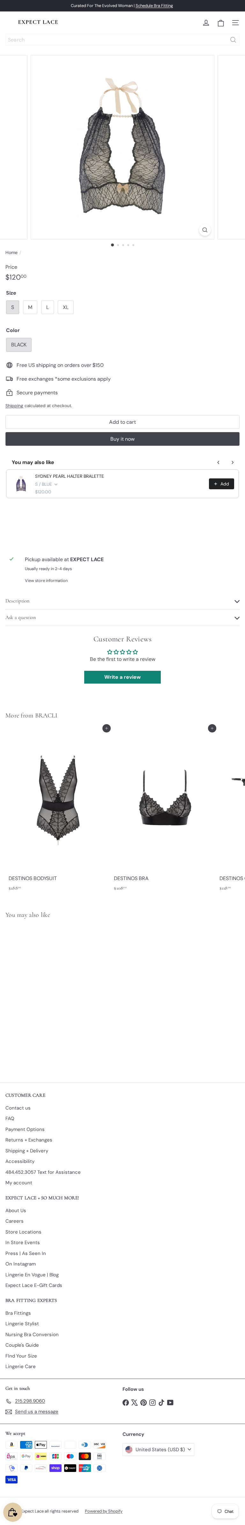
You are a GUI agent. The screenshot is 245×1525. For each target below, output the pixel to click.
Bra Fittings (18, 1313)
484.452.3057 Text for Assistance (43, 1172)
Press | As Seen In (25, 1253)
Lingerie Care (20, 1366)
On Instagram (20, 1264)
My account (18, 1183)
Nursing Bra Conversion (32, 1334)
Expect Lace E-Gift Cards (33, 1285)
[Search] (233, 40)
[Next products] (233, 462)
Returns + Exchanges (28, 1140)
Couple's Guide (22, 1345)
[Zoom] (205, 230)
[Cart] (220, 23)
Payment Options (25, 1129)
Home (11, 252)
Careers (14, 1221)
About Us (15, 1210)
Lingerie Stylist (22, 1323)
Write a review (122, 677)
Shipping (14, 405)
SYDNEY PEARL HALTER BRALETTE (69, 476)
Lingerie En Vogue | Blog (32, 1275)
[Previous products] (219, 462)
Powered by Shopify (103, 1511)
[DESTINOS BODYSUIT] (58, 811)
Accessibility (19, 1161)
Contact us (18, 1108)
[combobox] (122, 40)
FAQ (9, 1118)
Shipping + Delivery (26, 1151)
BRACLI (46, 715)
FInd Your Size (21, 1356)
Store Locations (23, 1232)
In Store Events (22, 1242)
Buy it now (122, 439)
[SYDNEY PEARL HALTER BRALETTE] (45, 996)
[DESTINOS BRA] (163, 811)
